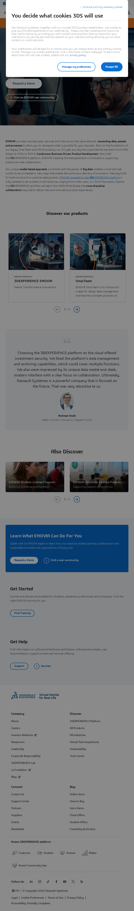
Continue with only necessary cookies (102, 7)
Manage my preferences (76, 66)
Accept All (112, 66)
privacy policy (78, 55)
